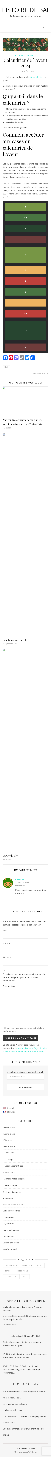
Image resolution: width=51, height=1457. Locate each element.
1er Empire (9, 1159)
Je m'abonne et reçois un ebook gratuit (25, 1072)
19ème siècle (9, 1146)
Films (40, 1265)
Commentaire (9, 986)
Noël (6, 367)
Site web (7, 957)
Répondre (20, 885)
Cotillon (27, 1265)
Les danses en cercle (15, 640)
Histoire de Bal (35, 77)
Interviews (22, 1271)
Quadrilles (9, 1223)
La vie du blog (11, 855)
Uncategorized (10, 1249)
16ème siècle (9, 1127)
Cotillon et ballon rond (13, 1410)
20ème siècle (9, 1172)
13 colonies (11, 1265)
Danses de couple (11, 1230)
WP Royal (32, 1452)
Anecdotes (8, 1198)
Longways (9, 1217)
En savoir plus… (10, 1324)
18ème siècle (9, 1140)
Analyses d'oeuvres (12, 1192)
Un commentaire (40, 373)
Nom (6, 930)
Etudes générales (25, 55)
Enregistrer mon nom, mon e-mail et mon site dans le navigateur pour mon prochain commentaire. (24, 977)
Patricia (19, 879)
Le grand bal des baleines (15, 1404)
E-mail (6, 943)
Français (11, 1112)
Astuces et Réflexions (13, 1204)
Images (8, 1271)
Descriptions (9, 1236)
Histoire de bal (25, 10)
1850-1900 (9, 1152)
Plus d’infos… (9, 1372)
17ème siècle (9, 1133)
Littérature (11, 1277)
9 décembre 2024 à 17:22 (24, 882)
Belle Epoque (10, 1185)
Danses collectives (11, 1210)
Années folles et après (15, 1178)
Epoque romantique (13, 1165)
